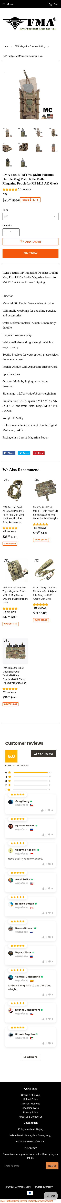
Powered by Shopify (43, 1187)
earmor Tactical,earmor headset (36, 1201)
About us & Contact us (30, 1116)
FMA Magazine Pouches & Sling (30, 46)
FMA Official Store (22, 1187)
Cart (55, 4)
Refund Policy (30, 1099)
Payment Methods (30, 1103)
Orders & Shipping (30, 1095)
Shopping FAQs (31, 1108)
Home (5, 46)
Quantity (7, 225)
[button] (17, 189)
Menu (10, 4)
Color (5, 210)
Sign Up (52, 1166)
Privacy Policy (30, 1112)
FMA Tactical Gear (9, 1201)
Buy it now (30, 253)
